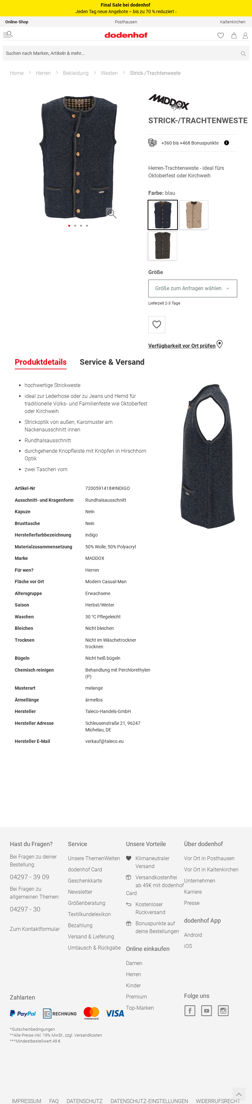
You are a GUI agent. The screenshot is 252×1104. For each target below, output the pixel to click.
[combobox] (126, 53)
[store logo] (85, 35)
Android (193, 935)
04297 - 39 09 (29, 877)
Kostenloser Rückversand (150, 908)
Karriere (193, 892)
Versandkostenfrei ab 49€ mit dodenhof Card (155, 885)
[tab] (41, 362)
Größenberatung (86, 903)
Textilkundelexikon (89, 914)
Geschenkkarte (85, 881)
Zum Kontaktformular (35, 929)
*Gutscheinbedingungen (32, 1029)
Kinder (133, 985)
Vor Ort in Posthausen (209, 858)
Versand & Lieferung (91, 936)
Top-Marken (140, 1008)
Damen (134, 963)
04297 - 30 (25, 909)
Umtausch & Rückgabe (94, 948)
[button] (69, 226)
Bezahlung (80, 925)
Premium (136, 997)
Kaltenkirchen (232, 21)
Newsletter (80, 892)
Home (17, 73)
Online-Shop (16, 21)
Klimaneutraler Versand (152, 862)
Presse (192, 903)
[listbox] (192, 289)
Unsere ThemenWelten (94, 858)
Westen (109, 73)
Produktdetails (41, 362)
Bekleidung (76, 73)
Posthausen (126, 21)
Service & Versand (112, 362)
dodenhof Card (85, 869)
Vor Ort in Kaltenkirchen (211, 869)
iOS (188, 946)
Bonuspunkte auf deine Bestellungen (157, 927)
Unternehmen (199, 881)
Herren (43, 73)
